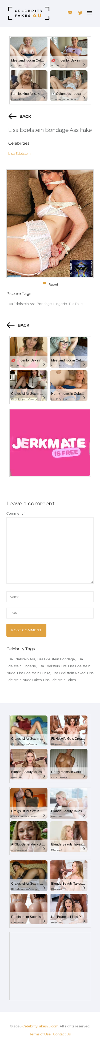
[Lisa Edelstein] (50, 223)
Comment (15, 513)
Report (53, 284)
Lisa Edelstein (19, 154)
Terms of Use (40, 1034)
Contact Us (62, 1034)
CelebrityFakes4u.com (40, 1026)
